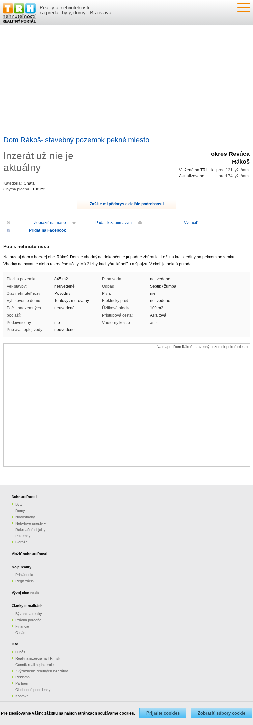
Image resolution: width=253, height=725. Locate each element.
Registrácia (24, 581)
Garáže (21, 542)
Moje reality (21, 567)
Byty (19, 504)
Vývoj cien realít (25, 593)
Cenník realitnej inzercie (34, 665)
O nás (20, 633)
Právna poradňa (28, 620)
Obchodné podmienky (33, 690)
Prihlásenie (24, 575)
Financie (22, 626)
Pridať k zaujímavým (113, 222)
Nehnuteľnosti (24, 497)
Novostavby (25, 517)
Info (15, 644)
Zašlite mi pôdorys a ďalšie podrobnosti (127, 204)
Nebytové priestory (30, 523)
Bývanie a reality (28, 614)
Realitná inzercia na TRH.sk (37, 658)
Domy (20, 511)
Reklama (22, 677)
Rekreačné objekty (30, 530)
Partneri (21, 683)
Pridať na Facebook (47, 230)
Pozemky (23, 536)
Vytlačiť (191, 222)
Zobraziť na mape (50, 222)
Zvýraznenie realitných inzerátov (41, 671)
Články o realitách (27, 606)
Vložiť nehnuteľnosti (29, 554)
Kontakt (21, 696)
